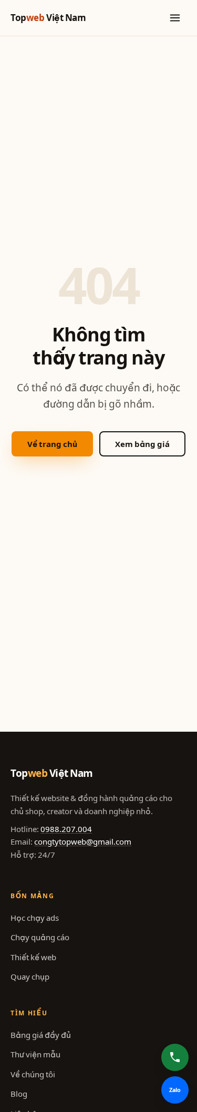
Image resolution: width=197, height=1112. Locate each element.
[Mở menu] (174, 17)
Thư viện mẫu (35, 1054)
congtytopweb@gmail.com (82, 842)
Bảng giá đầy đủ (41, 1035)
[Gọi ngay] (175, 1057)
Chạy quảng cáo (40, 937)
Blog (19, 1094)
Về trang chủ (52, 444)
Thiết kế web (33, 957)
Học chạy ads (35, 918)
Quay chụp (30, 977)
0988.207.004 (66, 829)
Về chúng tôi (33, 1074)
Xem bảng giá (142, 444)
